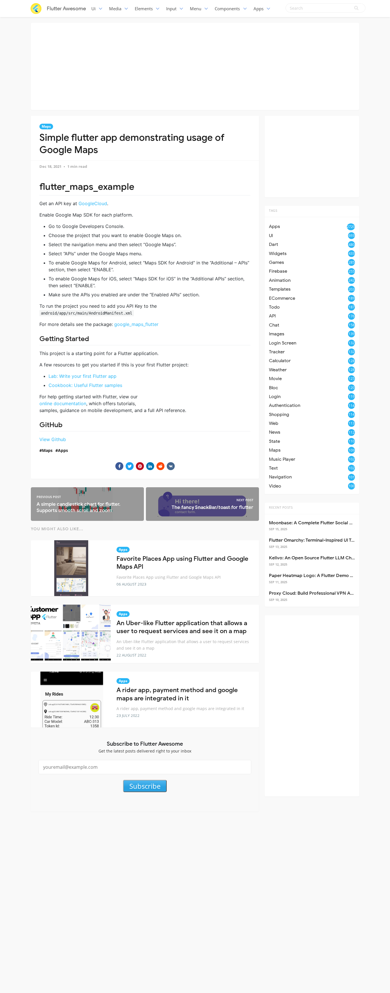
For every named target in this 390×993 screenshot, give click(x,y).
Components (227, 8)
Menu (195, 8)
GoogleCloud (93, 203)
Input (171, 8)
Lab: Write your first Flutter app (82, 376)
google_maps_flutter (136, 324)
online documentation (62, 403)
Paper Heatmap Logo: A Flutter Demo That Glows (321, 575)
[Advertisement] (195, 65)
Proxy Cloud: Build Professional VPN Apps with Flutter (326, 593)
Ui (93, 8)
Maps (46, 126)
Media (115, 8)
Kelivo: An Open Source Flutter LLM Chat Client (319, 558)
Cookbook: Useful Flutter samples (85, 385)
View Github (52, 439)
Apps (259, 8)
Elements (144, 8)
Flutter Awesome (66, 8)
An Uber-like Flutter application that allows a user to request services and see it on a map (181, 627)
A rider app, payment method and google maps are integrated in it (177, 694)
